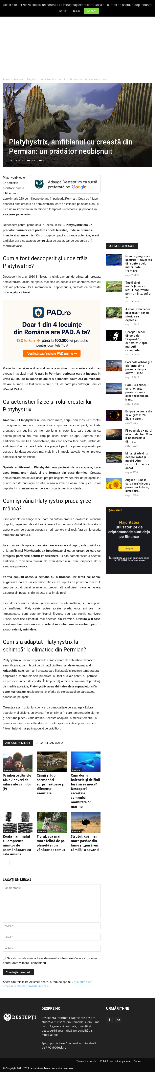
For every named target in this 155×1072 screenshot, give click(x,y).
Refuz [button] (63, 11)
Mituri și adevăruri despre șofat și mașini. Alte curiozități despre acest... (137, 461)
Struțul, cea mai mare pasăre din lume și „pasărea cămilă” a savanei (85, 843)
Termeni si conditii (86, 1061)
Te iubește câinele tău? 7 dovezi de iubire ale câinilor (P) (17, 782)
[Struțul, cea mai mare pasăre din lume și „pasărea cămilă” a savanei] (86, 822)
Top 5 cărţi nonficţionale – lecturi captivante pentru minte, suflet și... (138, 290)
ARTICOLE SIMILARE (18, 742)
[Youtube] (118, 1020)
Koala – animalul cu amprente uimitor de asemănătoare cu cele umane (17, 845)
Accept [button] (91, 11)
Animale (18, 79)
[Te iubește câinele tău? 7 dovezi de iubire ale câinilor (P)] (17, 762)
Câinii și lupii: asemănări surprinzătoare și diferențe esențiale (50, 784)
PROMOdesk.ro (56, 1047)
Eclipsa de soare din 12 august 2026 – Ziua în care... (138, 415)
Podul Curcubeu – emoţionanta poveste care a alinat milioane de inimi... (137, 392)
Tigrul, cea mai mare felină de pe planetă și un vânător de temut (51, 843)
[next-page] (11, 862)
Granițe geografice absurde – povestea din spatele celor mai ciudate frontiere (138, 263)
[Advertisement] (77, 47)
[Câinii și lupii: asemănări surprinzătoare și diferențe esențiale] (51, 762)
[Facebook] (109, 1020)
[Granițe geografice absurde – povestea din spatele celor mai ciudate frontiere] (114, 260)
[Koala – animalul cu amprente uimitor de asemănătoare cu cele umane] (17, 822)
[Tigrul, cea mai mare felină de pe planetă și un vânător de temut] (51, 822)
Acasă (6, 79)
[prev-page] (5, 862)
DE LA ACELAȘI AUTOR (50, 742)
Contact (138, 1061)
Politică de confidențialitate (115, 1061)
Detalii (76, 11)
